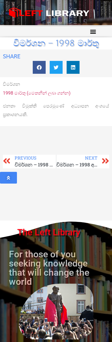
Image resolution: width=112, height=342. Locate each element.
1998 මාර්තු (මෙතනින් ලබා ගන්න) (37, 93)
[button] (93, 31)
